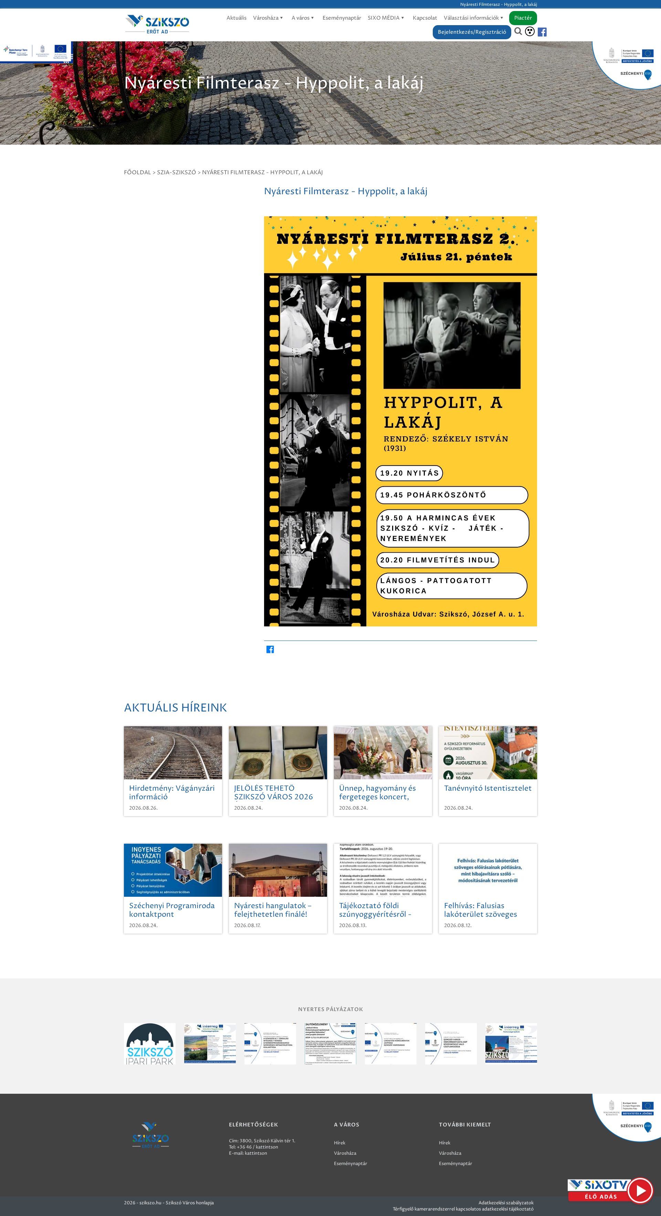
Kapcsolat (425, 18)
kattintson (256, 1153)
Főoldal (137, 172)
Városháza (266, 18)
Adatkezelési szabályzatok (506, 1203)
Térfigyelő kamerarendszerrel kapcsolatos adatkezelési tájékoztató (463, 1209)
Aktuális (236, 18)
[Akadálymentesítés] (530, 31)
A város (301, 18)
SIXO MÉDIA (384, 18)
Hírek (339, 1143)
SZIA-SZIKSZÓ (176, 172)
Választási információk (472, 18)
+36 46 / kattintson (257, 1147)
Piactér (523, 18)
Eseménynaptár (342, 18)
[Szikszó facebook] (536, 32)
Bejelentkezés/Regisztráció (472, 32)
